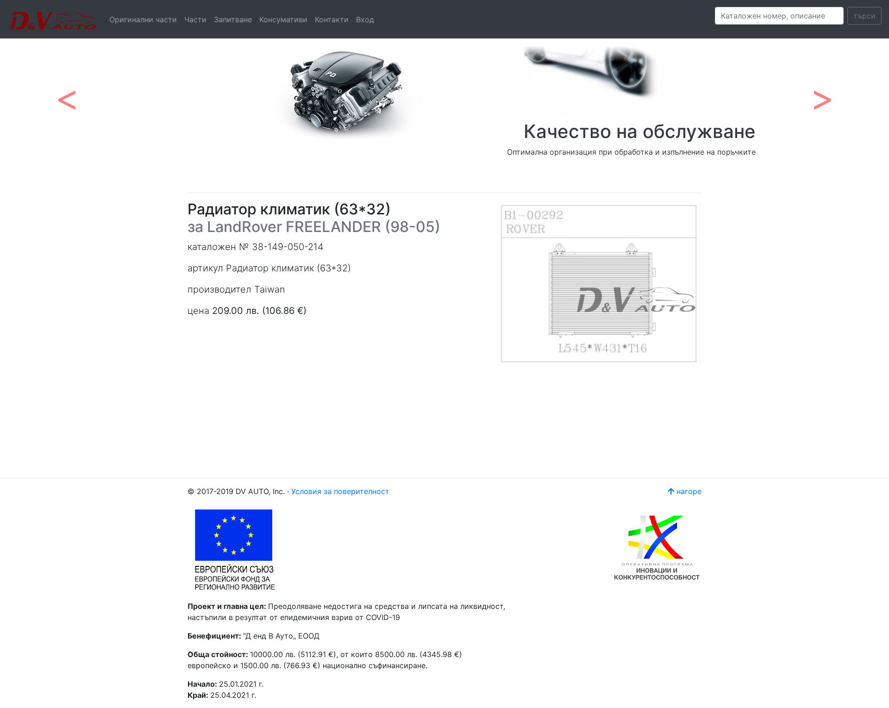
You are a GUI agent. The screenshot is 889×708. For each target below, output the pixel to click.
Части (195, 19)
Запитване (233, 19)
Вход (365, 19)
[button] (66, 92)
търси (864, 15)
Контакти (332, 19)
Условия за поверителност (340, 491)
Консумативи (283, 19)
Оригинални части (143, 19)
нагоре (687, 491)
